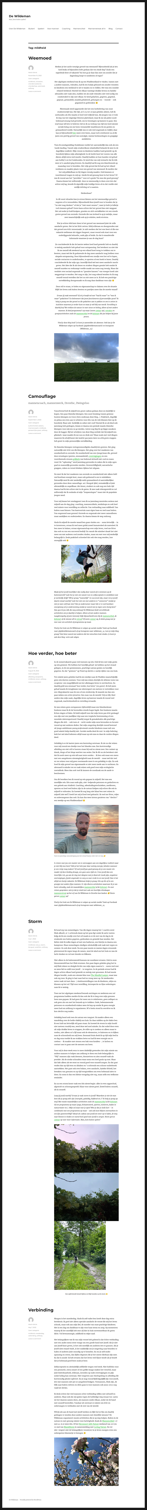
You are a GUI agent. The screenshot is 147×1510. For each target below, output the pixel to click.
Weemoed (40, 58)
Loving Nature (100, 1427)
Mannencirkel (79, 29)
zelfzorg (31, 88)
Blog (111, 29)
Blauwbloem (69, 1427)
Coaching (66, 29)
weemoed (41, 86)
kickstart (95, 314)
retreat (79, 619)
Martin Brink (32, 72)
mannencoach (33, 428)
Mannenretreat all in (97, 29)
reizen (38, 679)
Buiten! (31, 29)
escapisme (39, 677)
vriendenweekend (34, 84)
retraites (108, 311)
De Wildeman (19, 16)
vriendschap (32, 86)
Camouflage (42, 396)
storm (43, 945)
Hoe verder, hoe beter (52, 653)
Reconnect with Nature (89, 1424)
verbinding (32, 1336)
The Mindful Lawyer (99, 975)
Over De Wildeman (17, 29)
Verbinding (40, 1310)
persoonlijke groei (34, 430)
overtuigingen (95, 456)
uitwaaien (39, 81)
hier (74, 133)
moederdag (40, 1333)
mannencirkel (81, 314)
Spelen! (41, 29)
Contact (119, 29)
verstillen (38, 947)
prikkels (76, 459)
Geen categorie (33, 78)
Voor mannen (53, 29)
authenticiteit (33, 426)
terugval (31, 947)
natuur (38, 945)
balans (41, 426)
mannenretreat (60, 893)
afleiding (31, 677)
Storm (35, 921)
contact (98, 311)
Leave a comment (34, 91)
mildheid (31, 81)
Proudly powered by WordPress (30, 1500)
